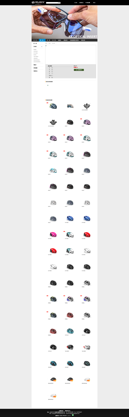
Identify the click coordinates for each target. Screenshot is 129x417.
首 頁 (76, 2)
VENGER (35, 58)
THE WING (36, 56)
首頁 (46, 43)
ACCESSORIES (37, 61)
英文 (94, 2)
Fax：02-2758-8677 (78, 412)
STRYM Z (36, 51)
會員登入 (81, 2)
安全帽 (53, 43)
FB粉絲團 (87, 2)
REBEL (35, 49)
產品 (50, 43)
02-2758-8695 (70, 412)
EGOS (35, 54)
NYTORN (36, 53)
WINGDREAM (37, 60)
